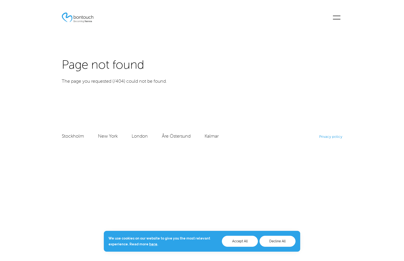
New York (108, 136)
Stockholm (73, 136)
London (140, 136)
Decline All (277, 241)
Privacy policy (330, 136)
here (153, 244)
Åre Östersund (176, 136)
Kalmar (212, 136)
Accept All (240, 241)
